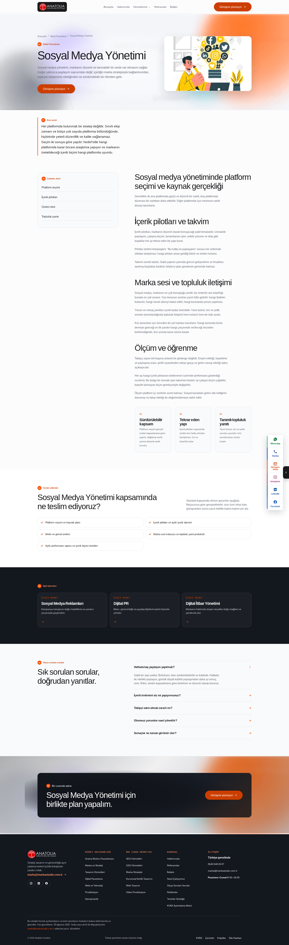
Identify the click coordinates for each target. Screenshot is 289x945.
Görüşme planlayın (230, 7)
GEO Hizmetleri (134, 865)
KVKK (199, 937)
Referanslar (160, 6)
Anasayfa (108, 6)
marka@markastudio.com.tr (45, 874)
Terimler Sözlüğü (176, 898)
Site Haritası (235, 937)
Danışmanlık (91, 898)
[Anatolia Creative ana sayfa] (52, 7)
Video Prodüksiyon (136, 892)
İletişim (173, 6)
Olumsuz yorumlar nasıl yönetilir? (155, 720)
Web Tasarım (133, 885)
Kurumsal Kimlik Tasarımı (139, 878)
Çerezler (209, 937)
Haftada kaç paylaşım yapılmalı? (154, 667)
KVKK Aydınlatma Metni (179, 905)
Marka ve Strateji (94, 865)
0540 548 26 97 (216, 864)
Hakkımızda (123, 6)
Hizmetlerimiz (140, 6)
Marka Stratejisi (134, 872)
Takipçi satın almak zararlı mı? (153, 708)
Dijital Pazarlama (58, 36)
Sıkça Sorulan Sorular (178, 885)
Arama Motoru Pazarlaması (99, 858)
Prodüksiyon (91, 892)
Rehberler (172, 892)
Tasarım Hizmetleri (95, 872)
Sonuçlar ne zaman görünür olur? (155, 733)
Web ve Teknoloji (94, 885)
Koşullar (221, 937)
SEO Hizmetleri (134, 858)
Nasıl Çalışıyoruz (176, 878)
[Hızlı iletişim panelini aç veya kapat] (286, 472)
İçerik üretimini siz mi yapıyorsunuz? (157, 695)
